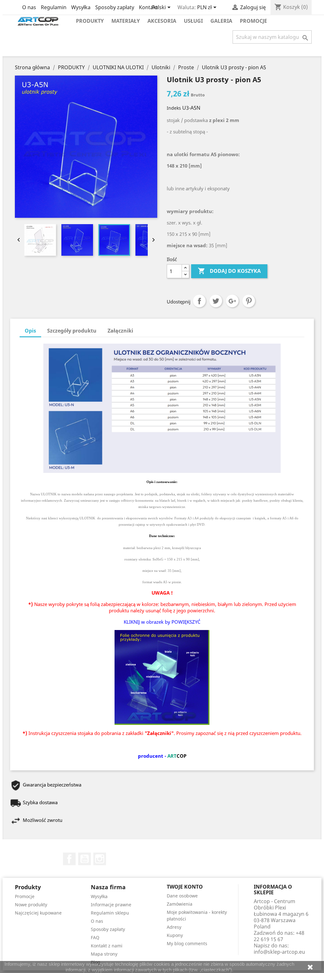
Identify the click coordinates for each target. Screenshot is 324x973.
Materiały (125, 20)
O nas (29, 7)
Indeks (174, 108)
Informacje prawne (111, 905)
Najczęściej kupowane (38, 913)
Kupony (175, 935)
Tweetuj (215, 301)
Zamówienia (179, 904)
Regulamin (53, 7)
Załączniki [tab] (120, 330)
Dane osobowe (182, 896)
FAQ (95, 937)
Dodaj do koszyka (229, 271)
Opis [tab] (30, 330)
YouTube (84, 859)
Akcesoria (161, 20)
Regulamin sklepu (110, 913)
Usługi (193, 20)
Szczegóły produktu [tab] (72, 330)
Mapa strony (104, 954)
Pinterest (248, 301)
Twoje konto (185, 886)
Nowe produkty (31, 905)
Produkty (90, 20)
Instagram (99, 859)
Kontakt (148, 7)
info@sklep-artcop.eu (279, 951)
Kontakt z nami (106, 946)
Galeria (221, 20)
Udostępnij (199, 301)
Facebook (69, 859)
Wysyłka (80, 7)
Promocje (253, 20)
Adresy (174, 927)
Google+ (232, 301)
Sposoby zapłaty (114, 7)
